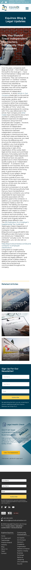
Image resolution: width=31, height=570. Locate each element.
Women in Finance (23, 548)
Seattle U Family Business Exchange (22, 553)
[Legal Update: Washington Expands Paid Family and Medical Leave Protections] (15, 324)
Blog (2, 547)
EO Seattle (20, 538)
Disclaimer (19, 526)
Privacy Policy (10, 526)
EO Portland (21, 540)
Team (3, 551)
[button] (11, 452)
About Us (4, 549)
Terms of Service (16, 527)
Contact (4, 553)
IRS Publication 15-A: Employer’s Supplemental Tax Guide (15, 223)
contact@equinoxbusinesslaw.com (14, 520)
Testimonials (5, 540)
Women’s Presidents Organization (21, 544)
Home (3, 536)
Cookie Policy (5, 527)
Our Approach (6, 538)
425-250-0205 (8, 518)
